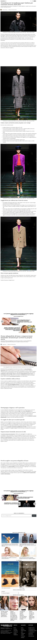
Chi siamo (16, 630)
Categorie (3, 591)
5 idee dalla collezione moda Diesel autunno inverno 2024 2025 (25, 498)
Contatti (15, 629)
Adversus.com (31, 636)
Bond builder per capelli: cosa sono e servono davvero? (9, 558)
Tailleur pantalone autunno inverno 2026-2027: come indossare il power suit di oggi (27, 545)
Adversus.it (30, 633)
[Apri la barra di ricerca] (31, 1)
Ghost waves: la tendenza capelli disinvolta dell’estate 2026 (31, 615)
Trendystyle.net (31, 629)
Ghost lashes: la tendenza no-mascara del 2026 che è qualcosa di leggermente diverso (13, 616)
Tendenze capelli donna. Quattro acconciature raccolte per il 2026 (23, 615)
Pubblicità (16, 634)
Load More (18, 510)
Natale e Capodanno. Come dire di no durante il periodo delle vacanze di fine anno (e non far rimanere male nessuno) (12, 329)
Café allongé (21, 588)
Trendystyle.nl (31, 632)
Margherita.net (4, 344)
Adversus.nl (30, 634)
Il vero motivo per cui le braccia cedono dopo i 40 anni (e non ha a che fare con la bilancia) (10, 545)
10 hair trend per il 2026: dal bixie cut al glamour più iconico (4, 614)
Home (15, 627)
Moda (22, 627)
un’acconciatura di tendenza (15, 376)
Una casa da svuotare (6, 587)
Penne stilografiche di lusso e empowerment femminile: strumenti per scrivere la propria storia (24, 321)
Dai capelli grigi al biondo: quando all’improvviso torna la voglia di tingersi (27, 558)
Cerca (34, 515)
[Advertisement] (18, 57)
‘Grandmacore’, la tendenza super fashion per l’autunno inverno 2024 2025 (12, 503)
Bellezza (22, 629)
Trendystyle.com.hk (32, 630)
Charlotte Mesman (4, 9)
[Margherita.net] (3, 1)
